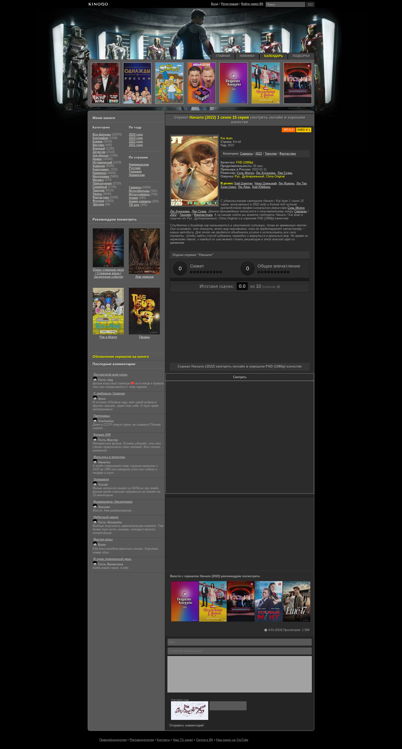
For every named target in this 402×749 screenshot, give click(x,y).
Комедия (99, 166)
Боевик (98, 141)
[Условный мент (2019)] (268, 620)
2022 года (136, 141)
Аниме (133, 198)
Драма (97, 159)
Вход (214, 4)
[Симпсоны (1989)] (169, 83)
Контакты (163, 740)
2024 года (136, 134)
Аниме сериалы (140, 201)
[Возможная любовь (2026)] (213, 620)
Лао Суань (285, 173)
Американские (139, 164)
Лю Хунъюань (266, 173)
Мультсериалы (139, 194)
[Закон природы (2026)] (185, 620)
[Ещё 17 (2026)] (296, 620)
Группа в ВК (204, 740)
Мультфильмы (139, 191)
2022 (258, 153)
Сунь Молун (245, 173)
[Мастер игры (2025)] (105, 83)
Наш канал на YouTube (232, 740)
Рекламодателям (142, 740)
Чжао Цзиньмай (265, 183)
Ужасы (97, 194)
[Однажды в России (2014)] (137, 83)
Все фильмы (102, 134)
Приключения (102, 183)
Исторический (102, 162)
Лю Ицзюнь (286, 183)
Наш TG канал (183, 740)
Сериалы (246, 153)
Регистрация (229, 4)
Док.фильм (100, 155)
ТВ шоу (134, 205)
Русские (135, 168)
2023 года (136, 138)
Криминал (100, 173)
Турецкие (135, 171)
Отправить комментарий (186, 725)
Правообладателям (113, 740)
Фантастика (287, 153)
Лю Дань (244, 187)
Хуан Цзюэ (228, 187)
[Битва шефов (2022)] (201, 83)
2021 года (136, 145)
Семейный (100, 187)
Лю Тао (301, 183)
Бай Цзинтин (243, 183)
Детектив (99, 152)
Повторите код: (180, 699)
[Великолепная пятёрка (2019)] (241, 620)
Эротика (98, 204)
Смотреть (240, 377)
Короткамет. (101, 169)
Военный (99, 148)
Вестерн (98, 145)
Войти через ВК (252, 4)
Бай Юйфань (261, 187)
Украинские (137, 175)
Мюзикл (98, 180)
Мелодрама (101, 176)
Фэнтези (98, 201)
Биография (100, 138)
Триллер (271, 153)
